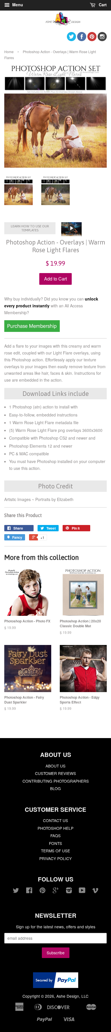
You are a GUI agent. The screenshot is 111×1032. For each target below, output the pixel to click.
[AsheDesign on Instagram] (102, 39)
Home (9, 51)
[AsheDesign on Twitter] (71, 39)
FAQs (55, 835)
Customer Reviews (55, 773)
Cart (102, 4)
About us (55, 766)
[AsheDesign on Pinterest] (91, 39)
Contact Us (55, 820)
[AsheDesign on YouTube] (82, 891)
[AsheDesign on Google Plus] (55, 891)
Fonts (55, 843)
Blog (55, 788)
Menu (17, 4)
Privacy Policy (55, 858)
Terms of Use (55, 850)
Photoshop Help (55, 828)
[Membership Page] (32, 330)
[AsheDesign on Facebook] (81, 39)
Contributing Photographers (55, 781)
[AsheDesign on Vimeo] (95, 891)
